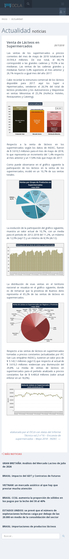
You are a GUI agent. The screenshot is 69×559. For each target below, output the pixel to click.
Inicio (4, 19)
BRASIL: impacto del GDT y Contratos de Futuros (31, 475)
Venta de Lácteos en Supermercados (23, 44)
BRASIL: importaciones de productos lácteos (29, 526)
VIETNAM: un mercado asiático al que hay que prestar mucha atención (30, 487)
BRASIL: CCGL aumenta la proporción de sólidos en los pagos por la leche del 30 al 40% (33, 499)
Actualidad (17, 19)
